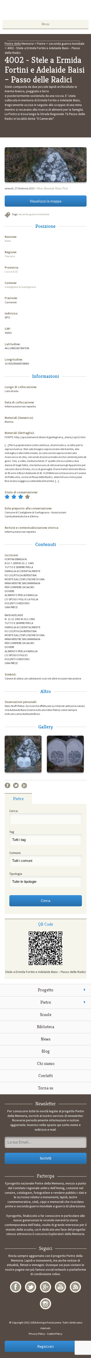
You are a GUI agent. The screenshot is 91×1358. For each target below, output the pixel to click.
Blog (46, 1051)
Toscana (10, 256)
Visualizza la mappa (45, 201)
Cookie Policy (54, 1333)
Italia (8, 240)
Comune (15, 853)
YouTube (60, 1287)
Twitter (16, 785)
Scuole (45, 1014)
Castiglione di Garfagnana (20, 287)
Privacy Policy (37, 1333)
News (45, 1039)
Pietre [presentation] (18, 798)
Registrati (45, 1346)
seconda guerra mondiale (33, 214)
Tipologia (15, 874)
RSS (75, 1287)
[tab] (18, 798)
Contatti (45, 1075)
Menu (45, 24)
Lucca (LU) (11, 271)
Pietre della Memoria (45, 11)
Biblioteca (45, 1026)
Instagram (45, 1303)
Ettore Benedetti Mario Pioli (52, 188)
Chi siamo (45, 1063)
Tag (11, 832)
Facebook (7, 785)
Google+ (24, 785)
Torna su (45, 1088)
